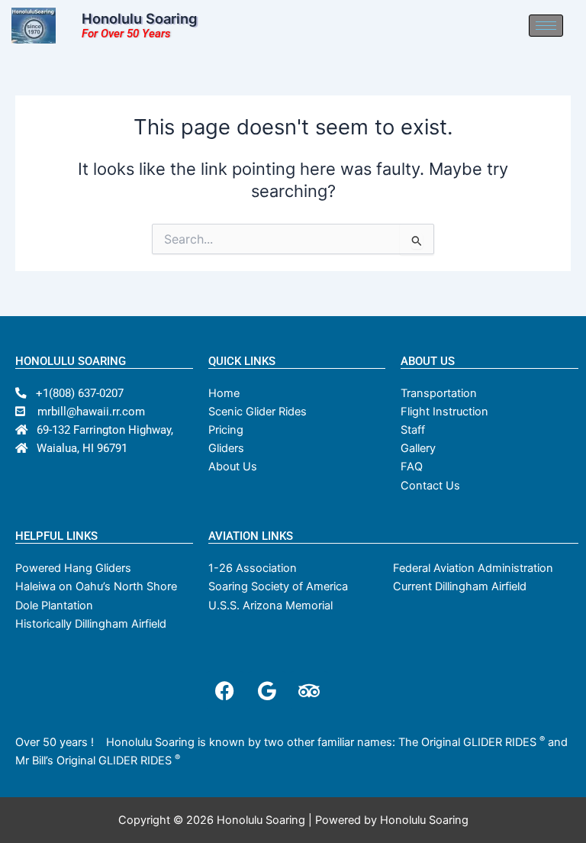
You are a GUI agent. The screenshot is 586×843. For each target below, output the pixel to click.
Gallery (418, 448)
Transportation (439, 393)
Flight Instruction (444, 411)
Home (224, 393)
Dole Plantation (54, 605)
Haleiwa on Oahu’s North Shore (96, 586)
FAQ (412, 466)
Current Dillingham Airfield (459, 586)
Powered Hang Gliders (73, 568)
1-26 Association (252, 568)
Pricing (225, 430)
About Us (232, 466)
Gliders (226, 448)
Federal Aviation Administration (473, 568)
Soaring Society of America (278, 586)
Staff (413, 430)
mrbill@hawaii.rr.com (85, 411)
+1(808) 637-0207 (75, 393)
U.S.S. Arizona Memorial (270, 605)
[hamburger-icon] (546, 26)
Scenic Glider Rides (257, 411)
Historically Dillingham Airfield (90, 624)
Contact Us (430, 486)
